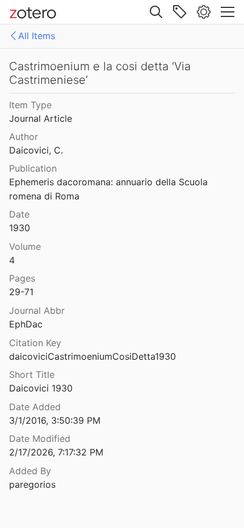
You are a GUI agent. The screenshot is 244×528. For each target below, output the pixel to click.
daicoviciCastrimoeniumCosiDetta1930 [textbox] (92, 356)
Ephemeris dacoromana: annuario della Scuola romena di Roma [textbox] (110, 189)
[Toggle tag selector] (180, 12)
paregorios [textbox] (32, 484)
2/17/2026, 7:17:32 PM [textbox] (56, 452)
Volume (25, 246)
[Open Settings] (204, 12)
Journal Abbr (37, 310)
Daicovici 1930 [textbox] (41, 388)
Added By (30, 470)
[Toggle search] (156, 12)
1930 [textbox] (19, 227)
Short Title (31, 374)
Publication (33, 168)
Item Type (30, 104)
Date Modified (39, 438)
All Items (36, 35)
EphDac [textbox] (26, 324)
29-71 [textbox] (21, 291)
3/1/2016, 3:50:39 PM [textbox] (54, 420)
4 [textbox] (12, 260)
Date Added (35, 406)
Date (19, 214)
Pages (22, 278)
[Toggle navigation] (227, 12)
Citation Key (35, 342)
